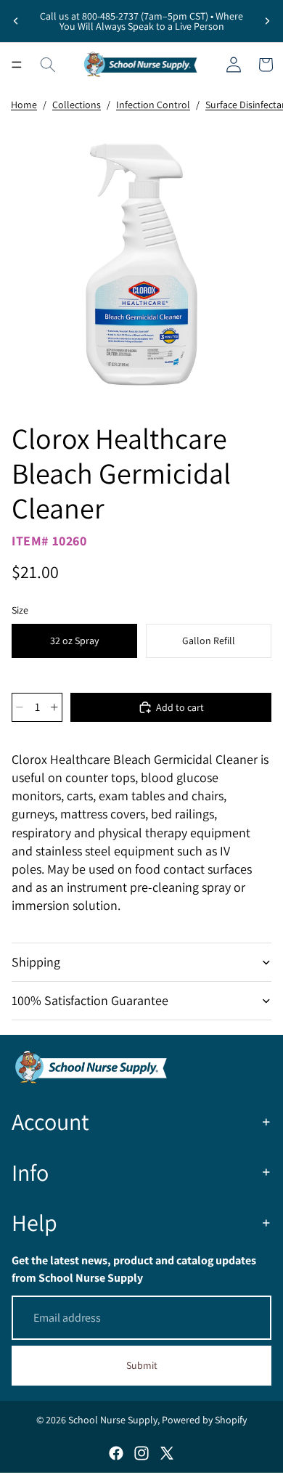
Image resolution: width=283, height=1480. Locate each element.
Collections (76, 104)
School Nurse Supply (112, 1419)
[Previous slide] (16, 21)
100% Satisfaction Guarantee (90, 1000)
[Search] (48, 65)
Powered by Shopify (204, 1419)
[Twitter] (167, 1453)
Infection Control (153, 104)
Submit (141, 1365)
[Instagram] (141, 1453)
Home (24, 104)
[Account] (234, 65)
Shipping (36, 962)
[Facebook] (116, 1453)
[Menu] (16, 64)
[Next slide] (267, 21)
